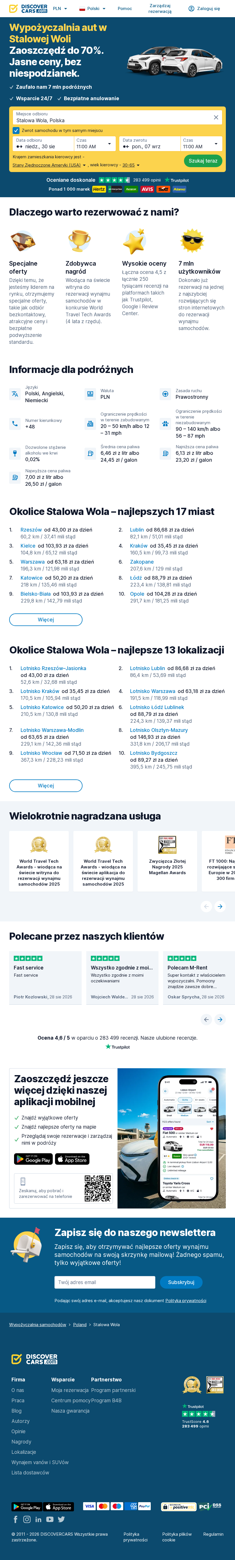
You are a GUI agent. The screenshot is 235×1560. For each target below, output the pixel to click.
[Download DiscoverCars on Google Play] (33, 1159)
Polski (93, 8)
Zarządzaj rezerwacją (160, 8)
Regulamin (213, 1534)
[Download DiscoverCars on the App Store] (72, 1159)
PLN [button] (57, 8)
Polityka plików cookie (177, 1537)
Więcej (46, 620)
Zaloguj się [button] (208, 8)
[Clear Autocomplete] (216, 117)
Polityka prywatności (136, 1537)
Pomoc (125, 8)
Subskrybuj (181, 1282)
